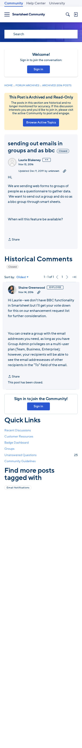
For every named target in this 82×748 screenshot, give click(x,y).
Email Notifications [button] (18, 487)
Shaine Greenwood (31, 288)
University (57, 3)
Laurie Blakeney (29, 160)
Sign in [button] (38, 69)
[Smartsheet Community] (28, 14)
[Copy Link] (64, 171)
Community (13, 3)
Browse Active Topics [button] (41, 122)
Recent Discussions (17, 430)
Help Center (36, 3)
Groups (9, 449)
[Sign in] (76, 14)
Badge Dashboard (16, 443)
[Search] (68, 14)
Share (14, 239)
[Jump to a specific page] (74, 277)
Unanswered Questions (41, 455)
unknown (53, 171)
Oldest (21, 277)
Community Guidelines (20, 461)
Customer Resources (18, 436)
